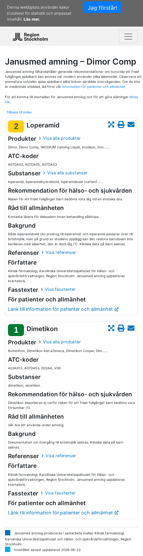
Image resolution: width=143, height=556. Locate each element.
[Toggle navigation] (128, 36)
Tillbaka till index (19, 112)
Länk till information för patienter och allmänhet (60, 309)
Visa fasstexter (60, 289)
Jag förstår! (102, 7)
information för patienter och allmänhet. (94, 87)
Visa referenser (61, 252)
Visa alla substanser (67, 172)
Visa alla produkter (62, 138)
